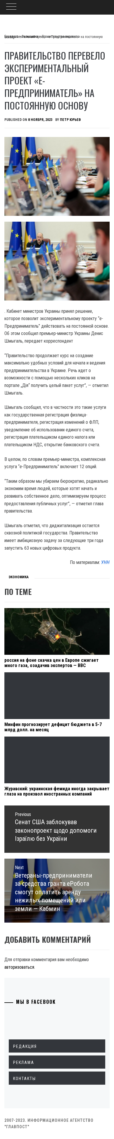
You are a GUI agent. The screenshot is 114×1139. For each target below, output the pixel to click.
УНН (105, 562)
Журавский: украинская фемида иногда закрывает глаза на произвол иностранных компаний (56, 791)
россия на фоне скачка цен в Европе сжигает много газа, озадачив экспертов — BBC (51, 662)
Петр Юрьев (70, 120)
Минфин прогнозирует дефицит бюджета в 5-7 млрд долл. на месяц (53, 727)
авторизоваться (19, 967)
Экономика (18, 577)
